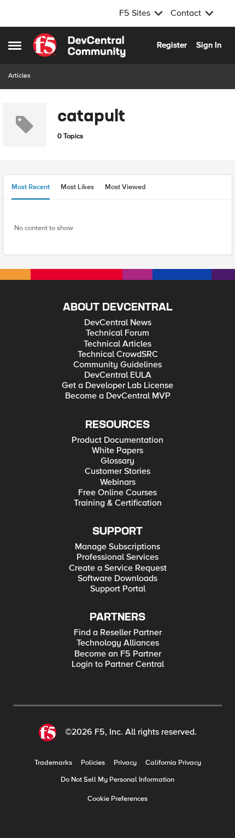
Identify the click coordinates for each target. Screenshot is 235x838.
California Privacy (173, 763)
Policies (93, 763)
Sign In (208, 45)
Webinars (118, 482)
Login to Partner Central (118, 664)
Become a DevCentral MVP (118, 396)
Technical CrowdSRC (118, 354)
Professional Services (117, 557)
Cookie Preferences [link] (117, 798)
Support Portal (117, 589)
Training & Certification (118, 503)
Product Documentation (117, 440)
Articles (19, 76)
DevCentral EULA (117, 375)
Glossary (117, 461)
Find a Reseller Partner (118, 633)
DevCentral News (117, 323)
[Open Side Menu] (15, 45)
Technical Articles (117, 344)
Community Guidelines (117, 365)
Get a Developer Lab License (117, 385)
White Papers (117, 451)
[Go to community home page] (79, 45)
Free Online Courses (117, 493)
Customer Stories (117, 471)
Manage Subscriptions (117, 547)
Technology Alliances (118, 643)
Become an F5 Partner (117, 654)
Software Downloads (117, 578)
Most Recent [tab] (30, 187)
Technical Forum (117, 333)
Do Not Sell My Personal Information (117, 780)
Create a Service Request (118, 568)
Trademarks (53, 763)
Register (172, 45)
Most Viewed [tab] (125, 187)
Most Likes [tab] (77, 187)
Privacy (125, 763)
